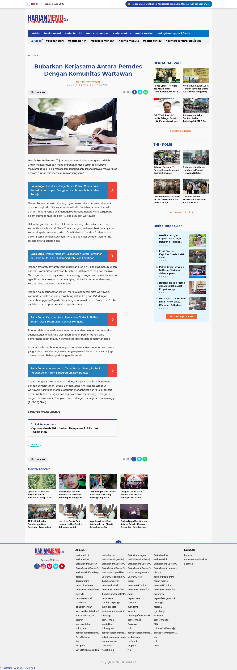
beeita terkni (52, 33)
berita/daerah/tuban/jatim (141, 559)
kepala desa (134, 598)
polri (130, 628)
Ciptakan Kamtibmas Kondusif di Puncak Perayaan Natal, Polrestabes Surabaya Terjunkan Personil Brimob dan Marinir (194, 170)
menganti (133, 607)
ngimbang (159, 611)
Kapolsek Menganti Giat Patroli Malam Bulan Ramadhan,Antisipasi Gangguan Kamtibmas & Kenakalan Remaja (65, 190)
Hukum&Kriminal (163, 585)
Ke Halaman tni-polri (181, 212)
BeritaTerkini (160, 559)
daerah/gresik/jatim (164, 576)
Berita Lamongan (97, 33)
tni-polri (132, 645)
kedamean (107, 598)
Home (34, 4)
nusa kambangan (84, 615)
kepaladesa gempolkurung (167, 598)
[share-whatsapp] (145, 92)
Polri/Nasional (82, 637)
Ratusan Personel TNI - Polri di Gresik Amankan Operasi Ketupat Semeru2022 (166, 170)
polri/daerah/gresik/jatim (166, 632)
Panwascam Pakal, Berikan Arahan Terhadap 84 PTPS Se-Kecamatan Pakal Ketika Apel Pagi (196, 118)
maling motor (108, 607)
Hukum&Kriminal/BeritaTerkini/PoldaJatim (114, 589)
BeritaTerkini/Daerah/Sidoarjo (88, 568)
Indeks (35, 33)
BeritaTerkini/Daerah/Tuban (141, 568)
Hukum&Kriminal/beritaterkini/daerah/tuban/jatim (88, 589)
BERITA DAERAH (167, 63)
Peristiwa (132, 624)
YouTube (64, 570)
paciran (79, 620)
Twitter (57, 570)
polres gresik (108, 628)
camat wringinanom (138, 572)
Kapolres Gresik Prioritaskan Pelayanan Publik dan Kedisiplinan (64, 430)
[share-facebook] (134, 92)
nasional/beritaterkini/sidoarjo (114, 611)
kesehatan (80, 602)
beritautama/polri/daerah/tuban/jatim (114, 572)
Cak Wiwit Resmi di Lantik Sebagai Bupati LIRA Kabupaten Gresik (166, 118)
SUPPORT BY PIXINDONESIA (17, 668)
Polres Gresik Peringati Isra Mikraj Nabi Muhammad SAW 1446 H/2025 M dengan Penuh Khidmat (166, 88)
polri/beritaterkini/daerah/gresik (114, 632)
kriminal (132, 602)
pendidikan (107, 624)
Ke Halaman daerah (180, 131)
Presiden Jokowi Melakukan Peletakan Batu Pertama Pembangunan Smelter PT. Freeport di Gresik (195, 199)
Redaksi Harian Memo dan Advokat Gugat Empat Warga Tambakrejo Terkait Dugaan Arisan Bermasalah (170, 4)
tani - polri (133, 641)
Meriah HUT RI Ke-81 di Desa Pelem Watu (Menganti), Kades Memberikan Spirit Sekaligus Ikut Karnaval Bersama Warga (172, 302)
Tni (155, 641)
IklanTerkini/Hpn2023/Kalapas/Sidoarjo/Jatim (114, 594)
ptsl (155, 637)
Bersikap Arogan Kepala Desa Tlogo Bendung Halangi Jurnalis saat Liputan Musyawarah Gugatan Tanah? (172, 238)
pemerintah (107, 620)
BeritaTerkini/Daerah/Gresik (114, 563)
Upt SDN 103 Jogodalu (87, 650)
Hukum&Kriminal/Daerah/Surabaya (141, 589)
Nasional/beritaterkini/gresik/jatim (88, 611)
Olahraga (106, 615)
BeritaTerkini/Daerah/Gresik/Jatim (141, 563)
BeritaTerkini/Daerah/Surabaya (114, 568)
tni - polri (80, 645)
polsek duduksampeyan (114, 637)
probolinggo (134, 637)
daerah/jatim (82, 581)
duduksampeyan (110, 581)
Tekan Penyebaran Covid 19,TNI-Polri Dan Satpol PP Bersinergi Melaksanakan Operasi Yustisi (167, 199)
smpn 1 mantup (109, 641)
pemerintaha (134, 620)
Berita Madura (122, 33)
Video (38, 40)
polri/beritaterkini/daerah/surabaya (141, 632)
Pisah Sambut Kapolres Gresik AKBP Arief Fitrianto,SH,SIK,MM (171, 254)
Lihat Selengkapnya (180, 316)
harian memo (161, 581)
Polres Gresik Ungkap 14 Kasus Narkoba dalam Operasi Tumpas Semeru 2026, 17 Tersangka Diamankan (172, 270)
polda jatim (81, 628)
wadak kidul (107, 650)
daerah (34, 444)
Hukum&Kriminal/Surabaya (167, 589)
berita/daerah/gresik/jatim (173, 33)
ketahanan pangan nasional (114, 602)
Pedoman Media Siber (195, 559)
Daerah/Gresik (135, 576)
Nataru (131, 611)
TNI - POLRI (163, 144)
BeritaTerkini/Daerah (86, 563)
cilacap (157, 572)
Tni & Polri (106, 645)
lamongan (159, 602)
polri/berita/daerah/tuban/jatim (88, 632)
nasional (158, 607)
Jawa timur (159, 594)
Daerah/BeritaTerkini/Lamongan (114, 576)
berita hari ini (73, 33)
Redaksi (188, 555)
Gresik (131, 581)
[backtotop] (118, 543)
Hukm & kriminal (84, 585)
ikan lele (79, 594)
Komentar (39, 92)
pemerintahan (161, 620)
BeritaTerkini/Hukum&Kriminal (167, 568)
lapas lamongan (83, 607)
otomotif (158, 615)
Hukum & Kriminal (137, 585)
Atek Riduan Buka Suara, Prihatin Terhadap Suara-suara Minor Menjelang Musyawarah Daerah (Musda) (196, 88)
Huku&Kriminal (109, 585)
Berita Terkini (144, 33)
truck (156, 645)
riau (77, 641)
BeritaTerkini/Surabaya (87, 572)
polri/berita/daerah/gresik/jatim (167, 628)
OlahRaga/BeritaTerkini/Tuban (141, 615)
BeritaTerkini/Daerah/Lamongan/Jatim (167, 563)
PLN (156, 624)
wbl (129, 650)
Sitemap (188, 563)
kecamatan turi (83, 598)
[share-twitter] (140, 92)
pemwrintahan (83, 624)
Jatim (130, 594)
